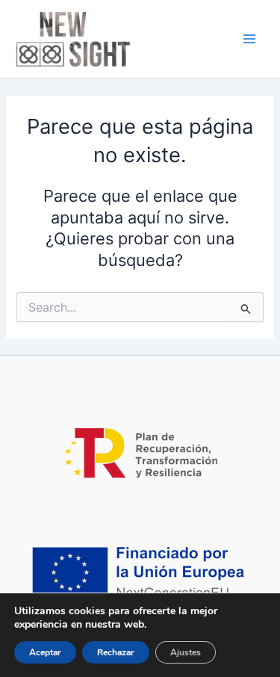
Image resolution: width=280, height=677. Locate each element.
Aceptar (45, 652)
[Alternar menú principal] (249, 39)
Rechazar (115, 652)
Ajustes (185, 652)
